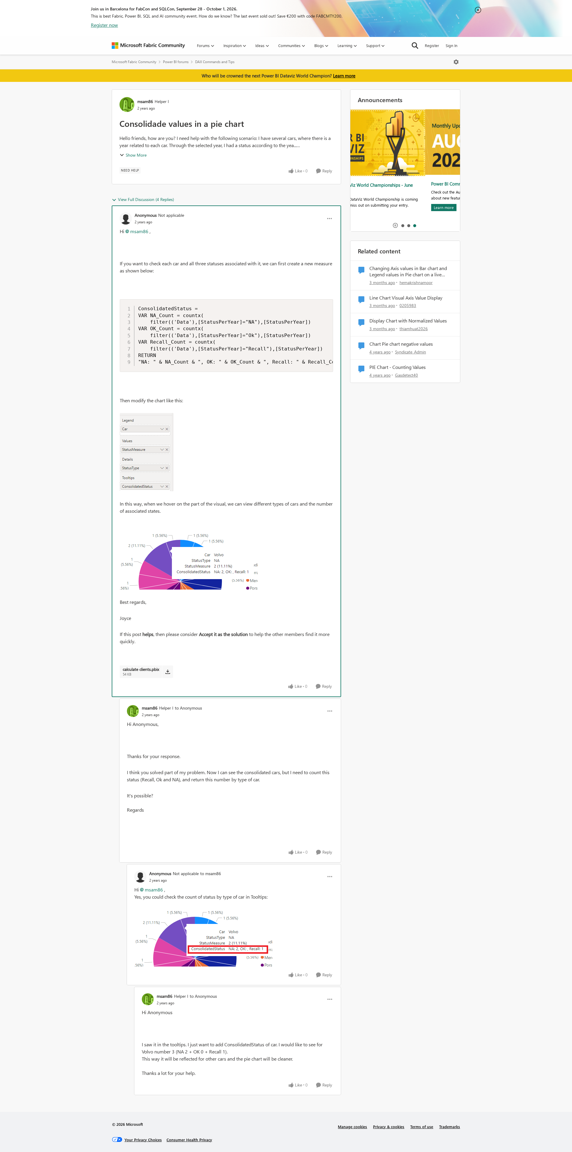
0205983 (408, 305)
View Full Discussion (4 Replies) (146, 199)
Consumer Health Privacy (189, 1139)
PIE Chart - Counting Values (397, 367)
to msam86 (210, 873)
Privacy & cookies (388, 1126)
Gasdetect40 (406, 375)
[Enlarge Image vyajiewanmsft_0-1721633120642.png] (147, 452)
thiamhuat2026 (414, 328)
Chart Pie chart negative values (401, 344)
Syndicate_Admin (410, 352)
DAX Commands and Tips (214, 62)
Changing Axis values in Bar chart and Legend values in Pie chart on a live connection (408, 271)
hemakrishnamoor (416, 282)
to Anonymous (188, 708)
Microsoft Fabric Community (134, 62)
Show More (136, 155)
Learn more (344, 76)
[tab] (402, 225)
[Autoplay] (395, 225)
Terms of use (421, 1126)
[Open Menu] (456, 62)
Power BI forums (176, 62)
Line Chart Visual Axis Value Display (405, 298)
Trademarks (449, 1126)
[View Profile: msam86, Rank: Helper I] (126, 104)
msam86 (145, 101)
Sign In (451, 45)
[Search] (415, 45)
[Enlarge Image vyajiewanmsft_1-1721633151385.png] (189, 556)
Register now (104, 25)
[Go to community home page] (148, 45)
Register (432, 45)
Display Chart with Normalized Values (408, 321)
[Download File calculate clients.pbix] (167, 671)
